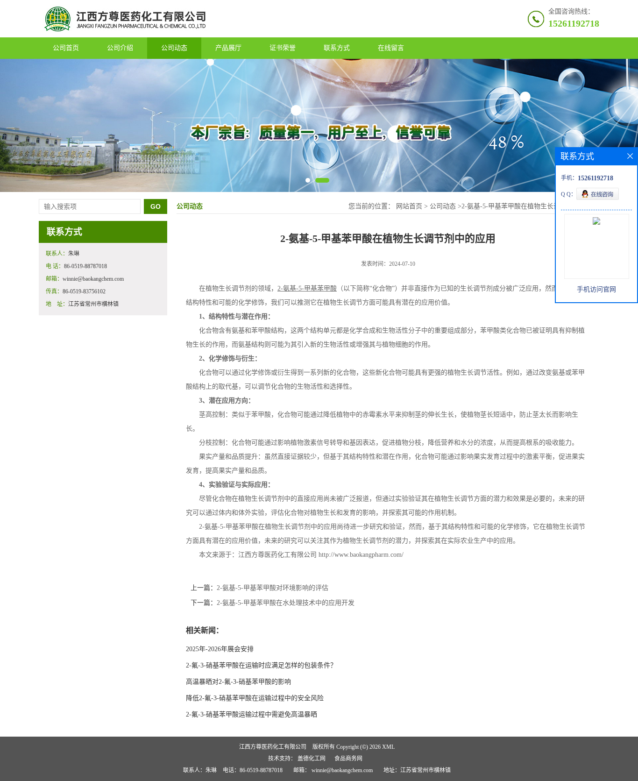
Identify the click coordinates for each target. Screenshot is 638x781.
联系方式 (337, 47)
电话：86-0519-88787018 (253, 770)
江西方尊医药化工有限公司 (272, 747)
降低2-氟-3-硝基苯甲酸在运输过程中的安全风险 (255, 698)
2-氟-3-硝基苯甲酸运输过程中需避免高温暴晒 (251, 714)
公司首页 (66, 47)
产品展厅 (228, 47)
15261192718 (573, 23)
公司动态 (174, 47)
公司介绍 (120, 47)
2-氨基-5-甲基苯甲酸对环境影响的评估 (272, 587)
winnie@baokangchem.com (342, 770)
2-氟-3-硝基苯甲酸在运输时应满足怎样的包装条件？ (261, 665)
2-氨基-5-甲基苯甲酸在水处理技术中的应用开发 (285, 602)
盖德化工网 (312, 758)
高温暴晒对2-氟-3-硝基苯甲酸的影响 (238, 681)
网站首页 (409, 206)
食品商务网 (348, 758)
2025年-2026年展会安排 (220, 649)
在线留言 (391, 47)
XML (388, 747)
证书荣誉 (282, 47)
